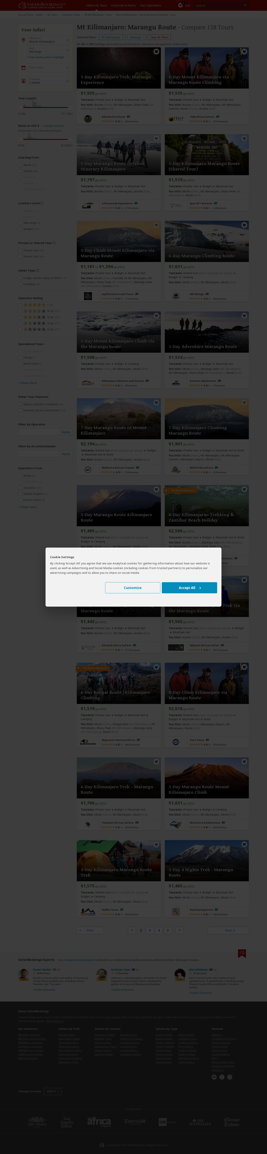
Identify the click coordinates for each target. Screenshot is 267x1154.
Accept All (187, 588)
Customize (133, 588)
